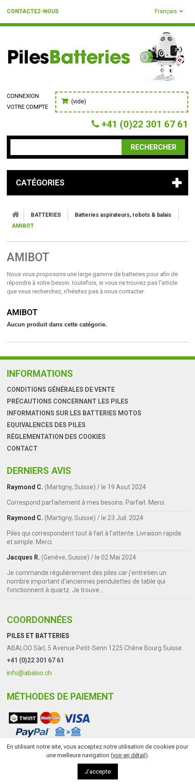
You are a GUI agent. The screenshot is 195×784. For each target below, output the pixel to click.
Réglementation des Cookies (56, 436)
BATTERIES (46, 215)
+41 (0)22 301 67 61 (35, 660)
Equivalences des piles (46, 425)
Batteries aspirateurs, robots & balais (123, 215)
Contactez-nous (32, 11)
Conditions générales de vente (61, 389)
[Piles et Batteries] (97, 59)
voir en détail (129, 755)
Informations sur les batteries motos (74, 413)
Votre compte (27, 106)
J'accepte (98, 771)
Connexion (23, 96)
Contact (22, 448)
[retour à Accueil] (15, 214)
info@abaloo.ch (29, 673)
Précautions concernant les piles (67, 401)
